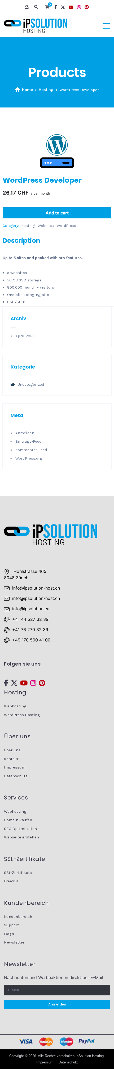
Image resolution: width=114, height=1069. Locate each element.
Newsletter (14, 942)
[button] (47, 7)
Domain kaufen (18, 820)
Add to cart (57, 212)
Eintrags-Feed (28, 441)
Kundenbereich (18, 916)
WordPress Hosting (22, 714)
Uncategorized (30, 384)
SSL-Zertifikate (18, 872)
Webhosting (15, 706)
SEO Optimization (20, 828)
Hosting (46, 89)
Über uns (12, 750)
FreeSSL (11, 881)
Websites (46, 225)
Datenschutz (15, 776)
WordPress (66, 225)
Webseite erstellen (21, 837)
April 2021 (24, 336)
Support (11, 925)
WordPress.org (28, 458)
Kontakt (11, 758)
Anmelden (24, 432)
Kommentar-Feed (31, 449)
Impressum (14, 767)
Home (27, 89)
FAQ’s (9, 933)
